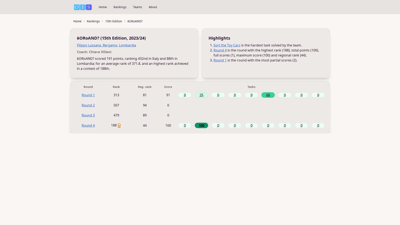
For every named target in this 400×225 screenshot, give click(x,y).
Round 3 (88, 115)
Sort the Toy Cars (227, 45)
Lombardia (127, 45)
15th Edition (113, 21)
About (153, 7)
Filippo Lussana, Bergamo (97, 45)
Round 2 (88, 105)
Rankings (120, 7)
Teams (137, 7)
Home (103, 7)
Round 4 (220, 50)
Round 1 (220, 60)
